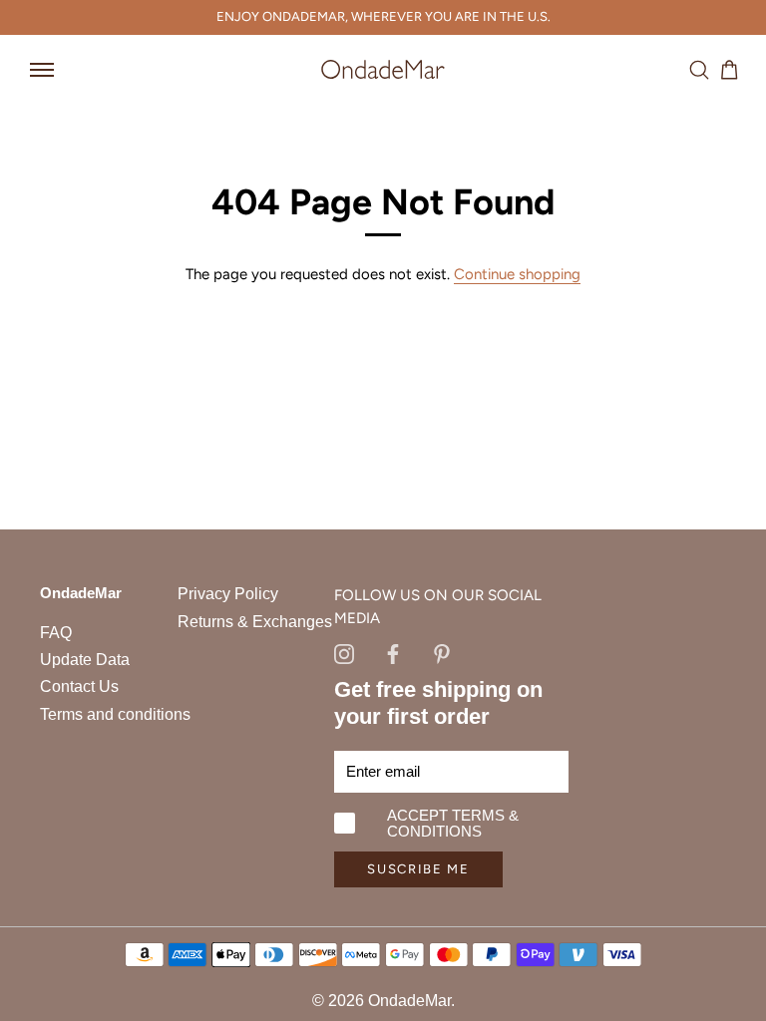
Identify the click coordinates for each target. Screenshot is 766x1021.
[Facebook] (393, 652)
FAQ (56, 632)
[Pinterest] (442, 652)
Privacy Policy (228, 593)
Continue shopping (517, 274)
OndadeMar (409, 1000)
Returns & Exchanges (255, 621)
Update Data (85, 659)
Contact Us (79, 686)
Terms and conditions (115, 714)
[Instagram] (344, 652)
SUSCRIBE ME (418, 868)
